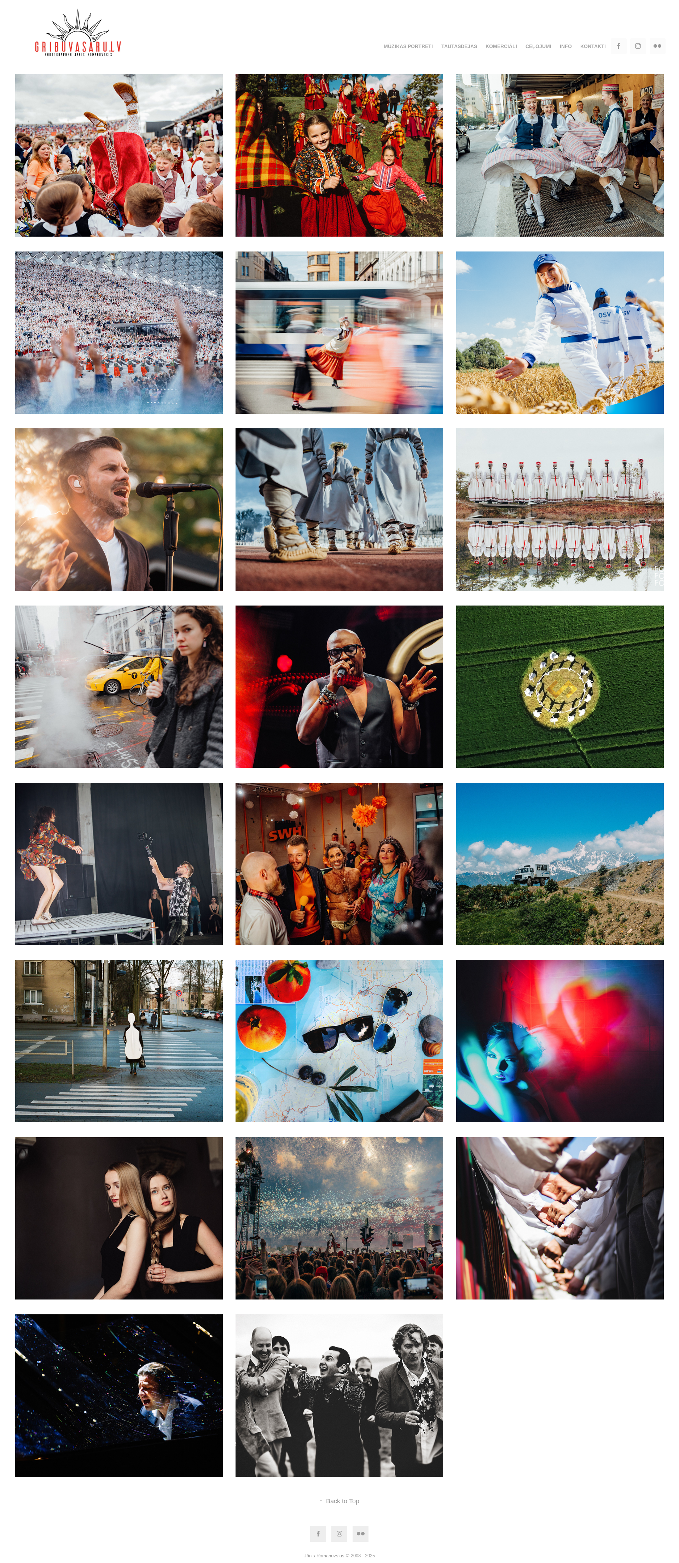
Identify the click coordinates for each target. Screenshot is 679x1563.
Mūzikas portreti (408, 46)
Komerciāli (501, 46)
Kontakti (593, 46)
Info (566, 46)
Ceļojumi (538, 46)
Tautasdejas (459, 46)
